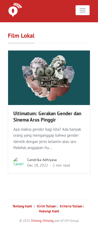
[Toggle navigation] (83, 10)
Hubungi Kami (49, 211)
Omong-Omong (42, 220)
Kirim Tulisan (46, 206)
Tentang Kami (22, 206)
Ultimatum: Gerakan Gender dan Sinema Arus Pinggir (47, 116)
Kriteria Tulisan (71, 206)
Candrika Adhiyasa (42, 159)
